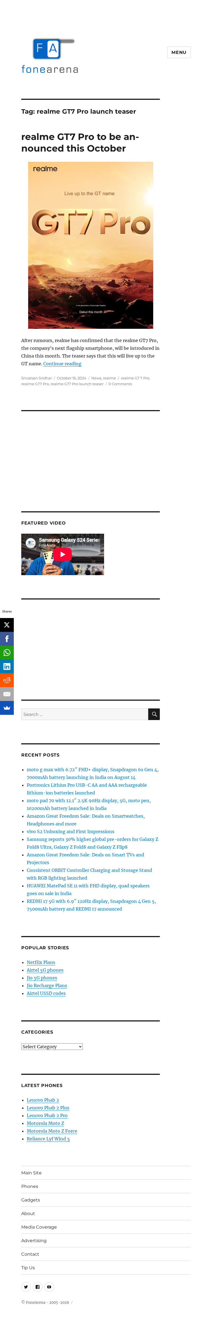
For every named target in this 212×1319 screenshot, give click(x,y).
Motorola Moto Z (45, 1123)
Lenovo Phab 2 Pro (47, 1115)
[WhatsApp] (7, 653)
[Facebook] (7, 639)
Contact (30, 1254)
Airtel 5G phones (45, 970)
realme (109, 378)
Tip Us (28, 1267)
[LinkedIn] (7, 666)
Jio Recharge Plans (47, 985)
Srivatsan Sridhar (36, 378)
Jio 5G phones (42, 978)
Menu (179, 52)
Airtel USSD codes (46, 993)
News (96, 378)
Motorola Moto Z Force (52, 1131)
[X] (7, 625)
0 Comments (120, 384)
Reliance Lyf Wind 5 (48, 1138)
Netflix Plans (41, 962)
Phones (29, 1186)
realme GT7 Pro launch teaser (77, 384)
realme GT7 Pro (35, 384)
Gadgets (30, 1200)
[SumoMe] (7, 708)
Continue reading (62, 363)
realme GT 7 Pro (135, 378)
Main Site (31, 1172)
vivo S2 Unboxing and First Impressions (70, 831)
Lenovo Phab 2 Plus (48, 1108)
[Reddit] (7, 680)
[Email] (7, 694)
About (28, 1213)
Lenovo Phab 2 (43, 1100)
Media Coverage (39, 1227)
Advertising (34, 1240)
